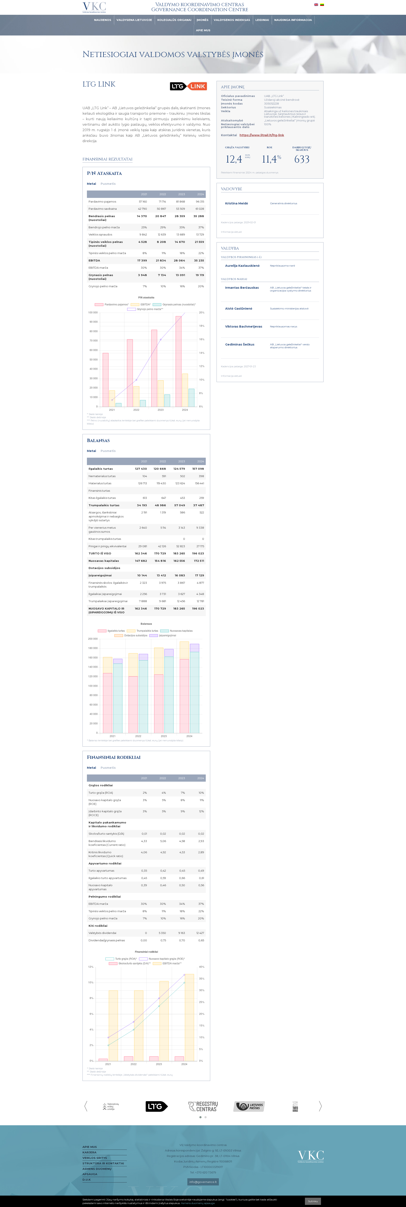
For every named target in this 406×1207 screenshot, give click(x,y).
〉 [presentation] (319, 1106)
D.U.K (86, 1179)
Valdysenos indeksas (232, 20)
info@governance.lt (203, 1182)
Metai (91, 184)
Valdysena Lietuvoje (134, 20)
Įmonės (202, 20)
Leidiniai (262, 20)
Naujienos (102, 20)
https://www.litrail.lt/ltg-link (262, 135)
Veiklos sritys (94, 1157)
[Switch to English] (316, 4)
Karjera (89, 1152)
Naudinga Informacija (293, 20)
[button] (200, 1117)
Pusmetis (108, 184)
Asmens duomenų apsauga (96, 1171)
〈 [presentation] (86, 1106)
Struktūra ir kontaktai (103, 1163)
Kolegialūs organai (174, 20)
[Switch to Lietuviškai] (322, 4)
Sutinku (313, 1201)
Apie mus (203, 30)
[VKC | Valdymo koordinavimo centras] (94, 7)
